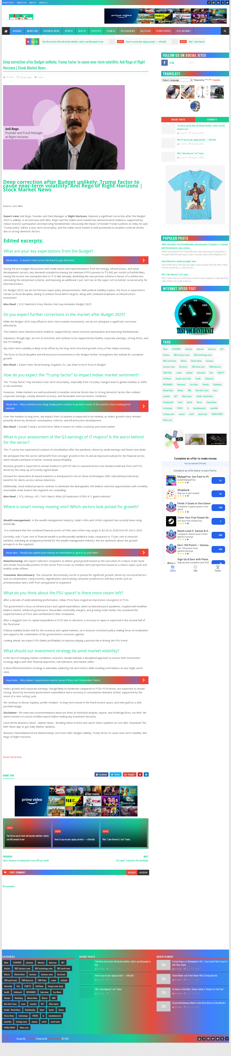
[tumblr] (223, 2)
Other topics (163, 31)
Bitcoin (184, 360)
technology (167, 408)
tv (188, 408)
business (209, 360)
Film (211, 372)
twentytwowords (199, 408)
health (198, 378)
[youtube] (199, 1038)
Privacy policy (8, 2)
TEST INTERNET (183, 31)
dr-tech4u (30, 1038)
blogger (132, 872)
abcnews (188, 348)
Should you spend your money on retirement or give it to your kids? (59, 552)
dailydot (189, 372)
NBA (189, 390)
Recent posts (178, 119)
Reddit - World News (205, 396)
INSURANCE (168, 384)
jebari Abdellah (54, 1038)
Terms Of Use (21, 2)
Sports (69, 31)
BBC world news (169, 360)
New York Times (202, 390)
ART (222, 348)
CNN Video (167, 372)
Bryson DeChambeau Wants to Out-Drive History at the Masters (199, 1002)
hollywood (209, 378)
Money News (168, 390)
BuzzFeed (146, 31)
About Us (32, 2)
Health (82, 31)
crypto (178, 372)
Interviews (181, 384)
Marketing (32, 31)
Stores (199, 402)
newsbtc (166, 396)
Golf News (167, 378)
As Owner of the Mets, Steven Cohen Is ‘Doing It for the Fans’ (198, 989)
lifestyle (206, 384)
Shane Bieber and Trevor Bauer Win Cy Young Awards (194, 975)
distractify (201, 372)
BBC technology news (203, 354)
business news (169, 366)
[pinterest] (218, 2)
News (165, 348)
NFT (176, 396)
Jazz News (194, 384)
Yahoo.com (167, 419)
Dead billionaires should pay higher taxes (179, 261)
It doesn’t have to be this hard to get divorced (47, 260)
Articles (166, 354)
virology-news (168, 414)
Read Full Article (12, 757)
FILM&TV (111, 31)
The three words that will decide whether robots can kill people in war (27, 837)
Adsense (17, 31)
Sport (180, 402)
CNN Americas (215, 366)
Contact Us (43, 2)
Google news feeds (183, 378)
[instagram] (213, 2)
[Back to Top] (227, 1038)
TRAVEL (180, 408)
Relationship (168, 402)
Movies (180, 390)
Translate (216, 80)
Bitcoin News (128, 31)
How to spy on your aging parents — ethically (83, 41)
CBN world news (198, 366)
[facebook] (209, 2)
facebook (143, 872)
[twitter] (227, 2)
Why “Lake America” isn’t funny (140, 41)
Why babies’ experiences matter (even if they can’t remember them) (60, 680)
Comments (212, 119)
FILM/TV (220, 372)
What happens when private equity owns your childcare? (200, 41)
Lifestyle (96, 31)
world (191, 414)
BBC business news (182, 354)
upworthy (214, 408)
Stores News (211, 402)
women (182, 414)
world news (202, 414)
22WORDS (176, 348)
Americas (212, 348)
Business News (51, 31)
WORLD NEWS (217, 414)
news (57, 41)
